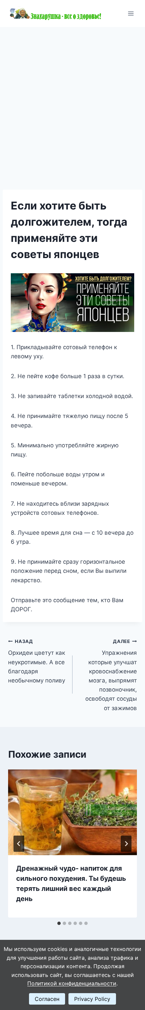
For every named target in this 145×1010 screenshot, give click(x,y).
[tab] (59, 923)
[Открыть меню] (130, 13)
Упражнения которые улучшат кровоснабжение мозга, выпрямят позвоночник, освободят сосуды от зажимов (111, 675)
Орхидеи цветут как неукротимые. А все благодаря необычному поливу (36, 661)
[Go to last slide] (18, 844)
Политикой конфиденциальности (71, 983)
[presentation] (72, 812)
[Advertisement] (72, 102)
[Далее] (126, 844)
